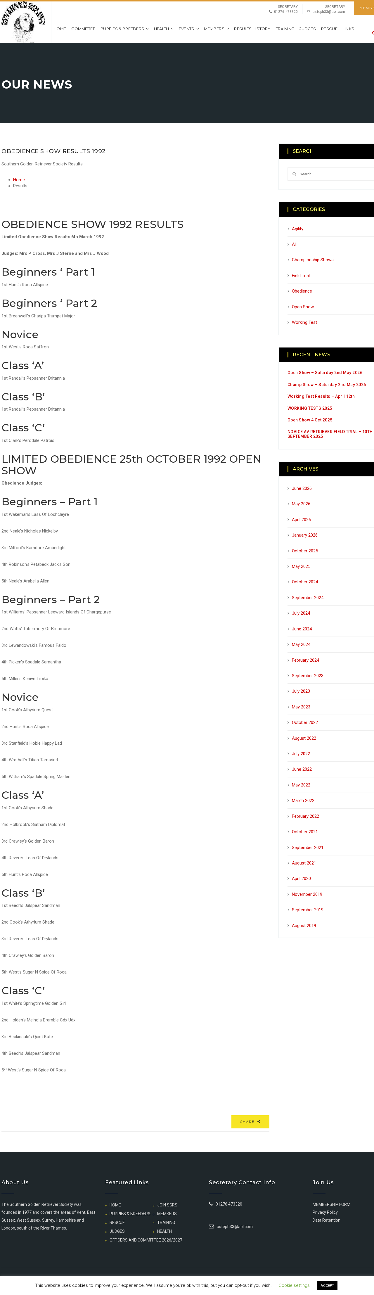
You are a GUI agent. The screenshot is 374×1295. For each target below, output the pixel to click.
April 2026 (301, 519)
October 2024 (305, 582)
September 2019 (307, 909)
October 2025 (305, 551)
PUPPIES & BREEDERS (122, 28)
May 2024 (301, 644)
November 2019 (307, 894)
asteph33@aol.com (329, 12)
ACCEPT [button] (327, 1285)
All (294, 244)
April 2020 (301, 878)
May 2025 (301, 566)
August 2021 (304, 863)
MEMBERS (214, 28)
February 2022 (305, 816)
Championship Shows (313, 259)
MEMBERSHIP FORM (331, 1204)
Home (59, 28)
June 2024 (302, 629)
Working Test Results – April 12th (321, 396)
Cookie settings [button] (294, 1285)
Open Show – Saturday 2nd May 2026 (325, 372)
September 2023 (307, 675)
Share (248, 1122)
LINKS (348, 28)
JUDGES (307, 28)
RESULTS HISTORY (252, 28)
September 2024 (307, 597)
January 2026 (305, 535)
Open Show (303, 307)
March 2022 (303, 800)
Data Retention (326, 1220)
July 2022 (301, 753)
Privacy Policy (325, 1212)
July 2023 (301, 691)
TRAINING (285, 28)
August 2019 (304, 925)
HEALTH (161, 28)
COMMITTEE (83, 28)
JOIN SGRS (167, 1205)
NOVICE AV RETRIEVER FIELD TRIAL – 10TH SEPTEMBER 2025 (330, 433)
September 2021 (307, 847)
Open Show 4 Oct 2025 (310, 420)
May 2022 (301, 785)
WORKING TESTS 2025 (310, 408)
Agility (297, 228)
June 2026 (302, 488)
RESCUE (329, 28)
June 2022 (302, 769)
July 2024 (301, 613)
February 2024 (305, 660)
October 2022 (305, 722)
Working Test (304, 322)
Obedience (302, 291)
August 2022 (304, 738)
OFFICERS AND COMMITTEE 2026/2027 (146, 1240)
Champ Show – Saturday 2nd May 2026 (327, 384)
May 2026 (301, 503)
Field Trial (301, 275)
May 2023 (301, 707)
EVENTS (186, 28)
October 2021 (305, 831)
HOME (115, 1205)
